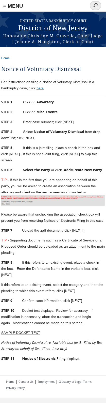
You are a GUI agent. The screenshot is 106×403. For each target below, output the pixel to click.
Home (5, 58)
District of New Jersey (53, 28)
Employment (46, 382)
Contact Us (26, 382)
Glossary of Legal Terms (75, 382)
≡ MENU (13, 6)
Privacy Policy (15, 388)
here (40, 88)
